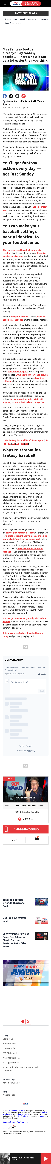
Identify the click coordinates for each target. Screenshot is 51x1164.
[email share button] (17, 96)
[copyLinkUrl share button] (23, 96)
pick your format (19, 316)
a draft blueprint (14, 536)
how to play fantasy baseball (20, 533)
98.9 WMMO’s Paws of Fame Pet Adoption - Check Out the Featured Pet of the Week (16, 940)
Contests (32, 19)
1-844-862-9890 (26, 829)
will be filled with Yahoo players (32, 375)
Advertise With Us (11, 1083)
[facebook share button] (5, 96)
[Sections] (5, 4)
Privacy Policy (22, 1114)
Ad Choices (23, 1116)
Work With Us (9, 1043)
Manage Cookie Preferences (15, 1122)
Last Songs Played (10, 19)
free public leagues (18, 371)
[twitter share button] (11, 96)
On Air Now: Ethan (25, 797)
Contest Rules (9, 1048)
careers (43, 1116)
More (18, 23)
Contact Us (8, 1039)
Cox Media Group (17, 1111)
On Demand (43, 19)
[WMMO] (25, 3)
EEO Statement (10, 1053)
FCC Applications (11, 1062)
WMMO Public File (11, 1058)
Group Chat (9, 23)
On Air (22, 19)
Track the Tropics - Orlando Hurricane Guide (14, 902)
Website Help (9, 1095)
